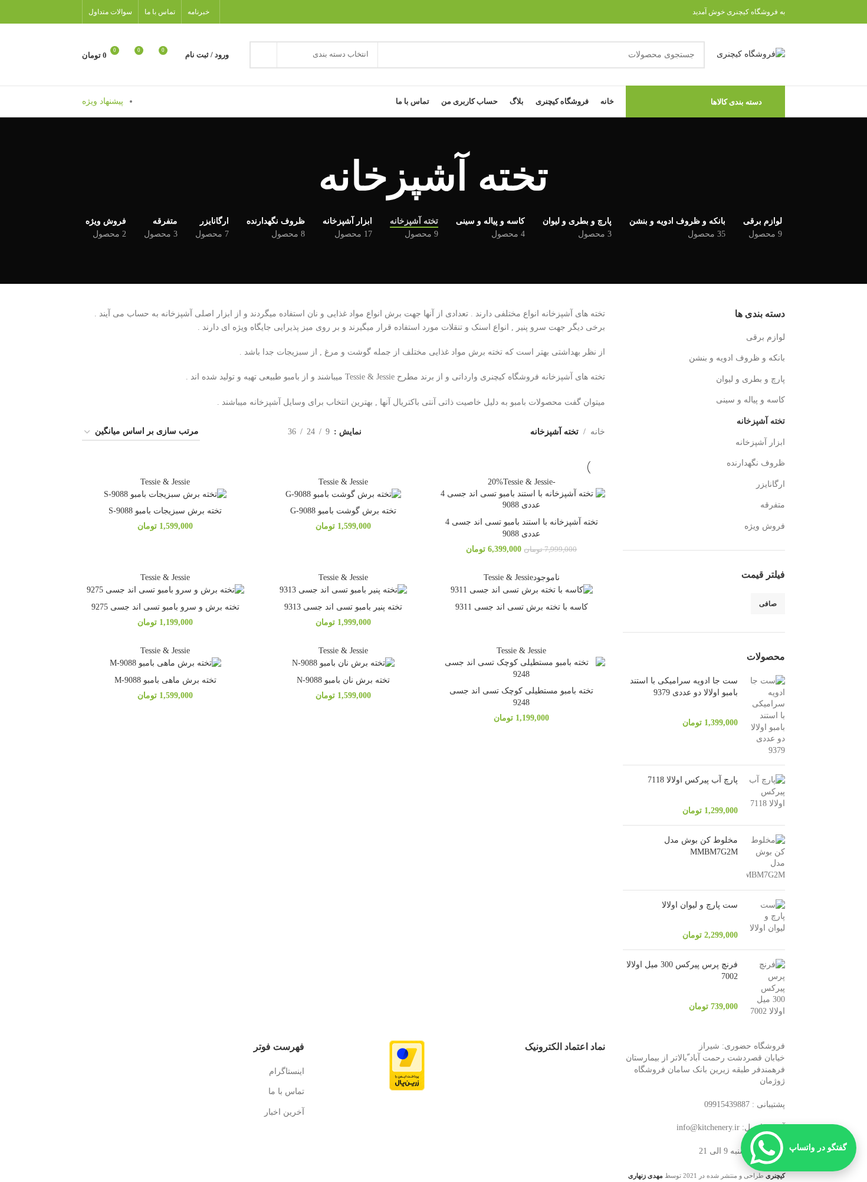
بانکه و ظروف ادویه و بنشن (737, 357)
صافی (768, 604)
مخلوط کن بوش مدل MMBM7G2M (701, 846)
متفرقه (772, 504)
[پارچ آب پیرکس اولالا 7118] (766, 795)
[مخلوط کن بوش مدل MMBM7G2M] (766, 857)
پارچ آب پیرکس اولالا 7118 (693, 779)
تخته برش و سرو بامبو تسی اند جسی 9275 (165, 607)
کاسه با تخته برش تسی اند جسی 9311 (521, 607)
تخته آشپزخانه (761, 421)
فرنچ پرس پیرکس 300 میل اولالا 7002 (682, 970)
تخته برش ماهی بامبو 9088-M (165, 680)
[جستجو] (263, 54)
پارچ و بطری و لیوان (750, 379)
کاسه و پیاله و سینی (750, 399)
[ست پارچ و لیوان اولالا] (766, 920)
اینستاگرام (286, 1071)
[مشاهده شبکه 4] (223, 432)
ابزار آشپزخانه (760, 442)
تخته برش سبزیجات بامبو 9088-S (165, 510)
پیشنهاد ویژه (102, 101)
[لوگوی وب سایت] (751, 54)
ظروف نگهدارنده (756, 463)
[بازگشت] (563, 177)
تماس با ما (286, 1091)
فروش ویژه (764, 526)
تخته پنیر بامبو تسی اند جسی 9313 (343, 607)
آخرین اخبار (284, 1112)
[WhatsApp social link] (233, 11)
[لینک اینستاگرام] (248, 11)
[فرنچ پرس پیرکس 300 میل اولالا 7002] (766, 988)
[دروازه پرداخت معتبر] (407, 1064)
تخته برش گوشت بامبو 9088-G (343, 510)
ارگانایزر (770, 484)
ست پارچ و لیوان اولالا (700, 905)
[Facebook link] (263, 11)
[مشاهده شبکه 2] (260, 432)
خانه (597, 431)
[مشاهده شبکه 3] (242, 432)
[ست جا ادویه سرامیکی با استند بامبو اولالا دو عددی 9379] (766, 715)
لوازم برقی (765, 337)
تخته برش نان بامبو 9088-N (343, 680)
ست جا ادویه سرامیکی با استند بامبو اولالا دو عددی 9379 (684, 686)
